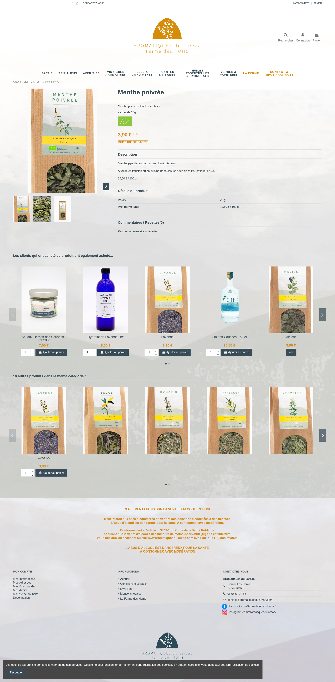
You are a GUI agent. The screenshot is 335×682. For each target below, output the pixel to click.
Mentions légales (131, 593)
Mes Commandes (24, 586)
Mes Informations (24, 578)
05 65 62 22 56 (236, 593)
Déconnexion (21, 597)
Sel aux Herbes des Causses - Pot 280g (44, 338)
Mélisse (291, 337)
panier (317, 3)
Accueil (125, 578)
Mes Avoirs (20, 590)
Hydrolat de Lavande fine (106, 337)
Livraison (126, 588)
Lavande (167, 337)
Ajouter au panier (53, 352)
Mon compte (301, 3)
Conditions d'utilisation (134, 583)
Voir (291, 352)
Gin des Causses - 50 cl (229, 337)
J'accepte (15, 672)
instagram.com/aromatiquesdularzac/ (252, 612)
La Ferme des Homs (133, 598)
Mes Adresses (22, 582)
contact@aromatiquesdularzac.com (250, 599)
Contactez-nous (93, 3)
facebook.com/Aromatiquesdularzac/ (252, 606)
